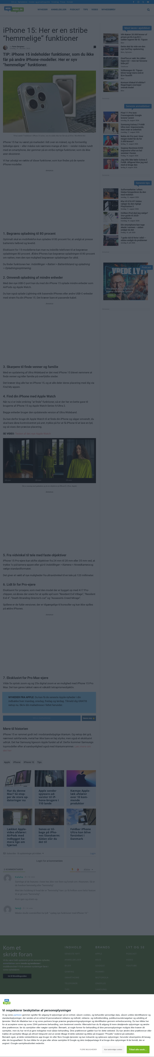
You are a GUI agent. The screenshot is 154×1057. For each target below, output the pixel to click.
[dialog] (77, 1025)
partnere (18, 1015)
